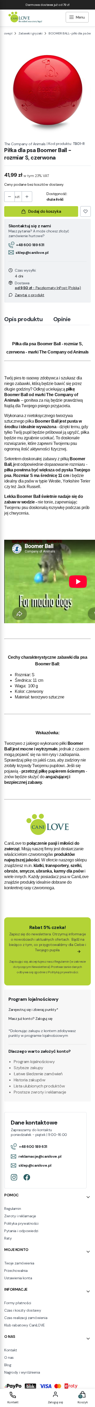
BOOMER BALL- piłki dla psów (70, 33)
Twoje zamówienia (19, 1263)
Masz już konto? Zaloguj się (30, 1018)
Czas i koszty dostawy (22, 1310)
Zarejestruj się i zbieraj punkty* (33, 1009)
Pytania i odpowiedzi (21, 1230)
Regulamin (61, 961)
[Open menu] (77, 18)
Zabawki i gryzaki (30, 33)
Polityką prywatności (63, 972)
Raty (8, 1238)
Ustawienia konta (18, 1278)
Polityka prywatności (21, 1223)
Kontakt (10, 1350)
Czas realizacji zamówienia (25, 1317)
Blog (7, 1364)
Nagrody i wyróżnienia (22, 1372)
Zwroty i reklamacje (20, 1216)
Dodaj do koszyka (44, 211)
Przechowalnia (16, 1270)
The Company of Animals (25, 143)
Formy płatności (17, 1302)
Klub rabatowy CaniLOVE (24, 1325)
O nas (9, 1357)
